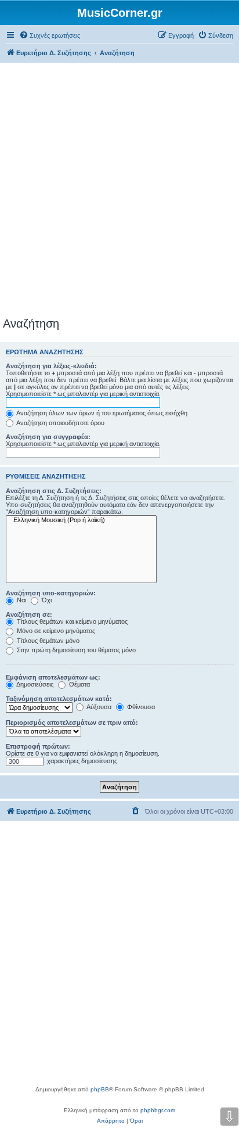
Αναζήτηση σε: (29, 614)
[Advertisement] (119, 191)
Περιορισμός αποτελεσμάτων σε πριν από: (72, 722)
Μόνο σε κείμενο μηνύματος (55, 630)
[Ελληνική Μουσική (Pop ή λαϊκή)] (81, 520)
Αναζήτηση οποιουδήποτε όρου (59, 422)
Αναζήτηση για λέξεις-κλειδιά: (51, 365)
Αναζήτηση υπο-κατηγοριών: (51, 593)
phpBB (99, 1089)
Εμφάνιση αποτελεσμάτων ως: (53, 677)
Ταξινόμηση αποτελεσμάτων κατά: (59, 698)
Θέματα (78, 684)
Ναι (20, 599)
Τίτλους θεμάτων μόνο (47, 640)
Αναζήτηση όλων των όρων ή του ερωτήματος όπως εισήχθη (101, 412)
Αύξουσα (98, 706)
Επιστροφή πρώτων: (38, 746)
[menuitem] (49, 35)
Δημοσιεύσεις (34, 684)
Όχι (46, 599)
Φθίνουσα (140, 706)
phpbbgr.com (157, 1110)
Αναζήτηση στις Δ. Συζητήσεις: (54, 490)
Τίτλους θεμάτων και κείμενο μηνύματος (71, 621)
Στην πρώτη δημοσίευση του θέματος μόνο (75, 649)
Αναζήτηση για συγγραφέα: (48, 436)
